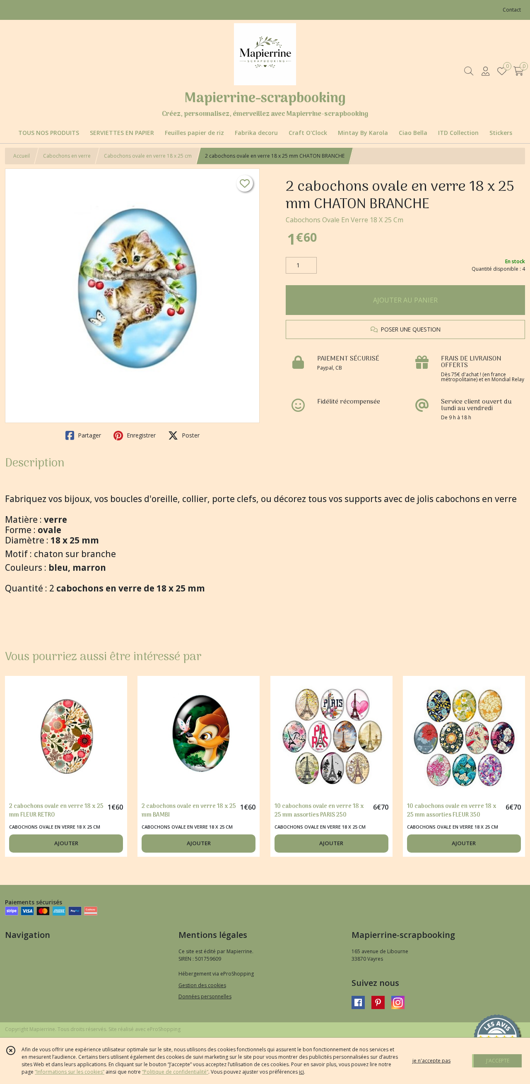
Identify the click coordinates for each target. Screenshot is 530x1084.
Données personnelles (204, 996)
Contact (512, 9)
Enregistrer (140, 435)
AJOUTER (66, 843)
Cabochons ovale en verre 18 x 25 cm (148, 155)
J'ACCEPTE (497, 1060)
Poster (190, 435)
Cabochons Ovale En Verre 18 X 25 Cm (344, 219)
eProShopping (164, 1029)
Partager (88, 435)
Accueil (21, 155)
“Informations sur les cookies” (69, 1071)
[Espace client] (485, 71)
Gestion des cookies (202, 985)
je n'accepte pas (431, 1060)
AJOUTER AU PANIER (405, 300)
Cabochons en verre (67, 155)
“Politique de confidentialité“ (175, 1071)
